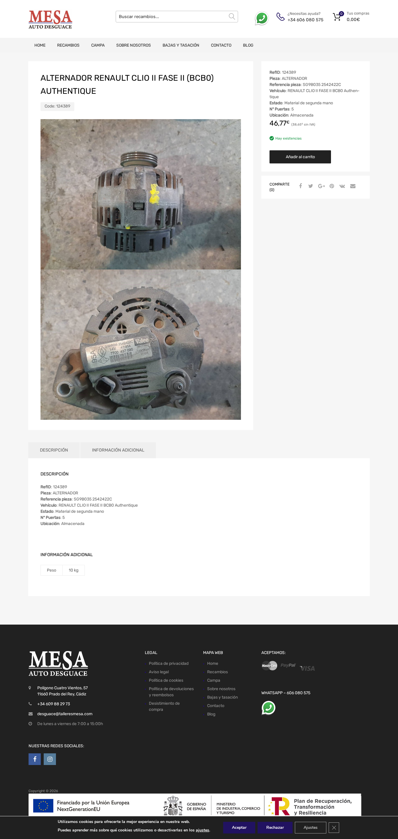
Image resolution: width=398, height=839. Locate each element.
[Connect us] (35, 759)
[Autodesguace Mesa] (50, 19)
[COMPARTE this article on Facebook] (299, 186)
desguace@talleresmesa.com (64, 713)
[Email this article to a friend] (352, 186)
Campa (98, 45)
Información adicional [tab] (118, 450)
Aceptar (239, 827)
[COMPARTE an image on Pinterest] (331, 186)
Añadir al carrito (300, 156)
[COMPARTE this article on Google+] (320, 186)
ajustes (202, 830)
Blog (248, 45)
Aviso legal (159, 671)
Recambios (68, 45)
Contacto (221, 45)
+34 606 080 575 (302, 19)
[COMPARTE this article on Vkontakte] (341, 186)
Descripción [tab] (54, 450)
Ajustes (311, 827)
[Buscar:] (177, 16)
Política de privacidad (169, 663)
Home (39, 45)
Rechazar (275, 827)
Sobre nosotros (133, 45)
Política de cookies (166, 680)
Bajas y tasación (181, 45)
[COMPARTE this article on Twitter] (310, 186)
